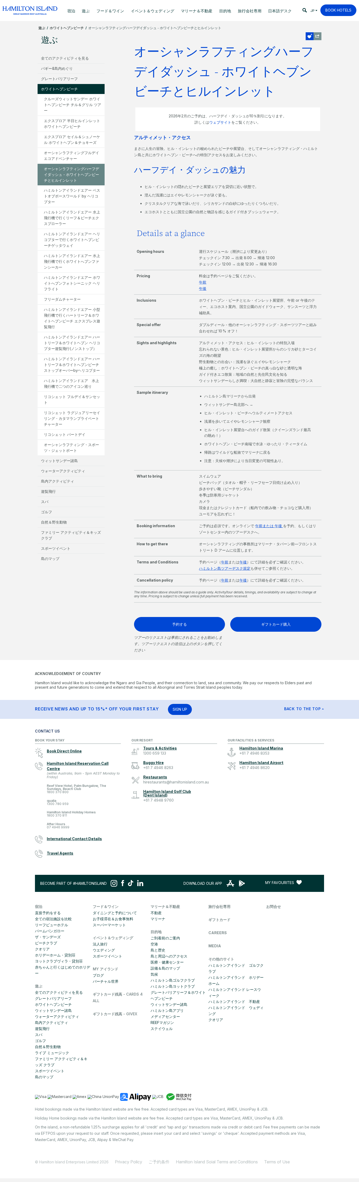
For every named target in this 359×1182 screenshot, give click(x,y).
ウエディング (104, 950)
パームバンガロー (49, 931)
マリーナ (158, 919)
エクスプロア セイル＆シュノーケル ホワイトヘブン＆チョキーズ (72, 139)
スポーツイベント (55, 548)
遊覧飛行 (48, 491)
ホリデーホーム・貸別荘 (55, 955)
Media (214, 946)
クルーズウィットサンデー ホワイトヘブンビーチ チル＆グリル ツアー (72, 105)
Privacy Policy (128, 1161)
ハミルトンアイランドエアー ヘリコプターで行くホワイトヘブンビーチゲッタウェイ (72, 240)
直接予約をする (48, 913)
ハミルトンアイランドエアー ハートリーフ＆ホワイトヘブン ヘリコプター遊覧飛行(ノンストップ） (72, 343)
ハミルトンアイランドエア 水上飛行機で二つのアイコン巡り (71, 383)
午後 (202, 288)
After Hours (58, 826)
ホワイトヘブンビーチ (67, 28)
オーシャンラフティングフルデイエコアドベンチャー (71, 155)
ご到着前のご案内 (165, 938)
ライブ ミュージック (52, 1052)
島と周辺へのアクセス (169, 956)
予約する (179, 624)
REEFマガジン (162, 1022)
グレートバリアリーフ (59, 78)
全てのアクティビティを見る (65, 58)
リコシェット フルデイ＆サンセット (72, 399)
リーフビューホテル (51, 925)
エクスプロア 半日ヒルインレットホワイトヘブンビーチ (72, 123)
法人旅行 (100, 944)
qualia (58, 802)
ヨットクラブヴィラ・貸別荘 (59, 961)
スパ (44, 501)
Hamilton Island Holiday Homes (71, 814)
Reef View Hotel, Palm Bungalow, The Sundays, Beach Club (76, 789)
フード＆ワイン (106, 906)
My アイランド (105, 969)
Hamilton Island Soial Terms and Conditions (217, 1161)
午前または (265, 526)
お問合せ (273, 906)
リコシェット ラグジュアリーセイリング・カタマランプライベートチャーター (72, 418)
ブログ (98, 975)
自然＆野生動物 (54, 522)
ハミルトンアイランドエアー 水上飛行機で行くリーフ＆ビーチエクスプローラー (72, 218)
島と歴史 (158, 950)
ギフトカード (219, 919)
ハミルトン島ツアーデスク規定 (224, 568)
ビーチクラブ (46, 943)
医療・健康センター (167, 962)
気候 (154, 974)
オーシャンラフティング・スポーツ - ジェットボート (71, 447)
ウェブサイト (220, 122)
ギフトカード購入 (276, 624)
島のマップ (50, 558)
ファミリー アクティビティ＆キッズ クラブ (71, 535)
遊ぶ (41, 28)
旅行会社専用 (219, 906)
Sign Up (180, 709)
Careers (217, 932)
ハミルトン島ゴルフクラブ (173, 980)
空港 (154, 944)
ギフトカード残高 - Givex (115, 1014)
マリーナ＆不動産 (165, 906)
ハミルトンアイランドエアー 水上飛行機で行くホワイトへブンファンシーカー (72, 261)
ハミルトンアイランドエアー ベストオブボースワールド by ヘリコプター (72, 196)
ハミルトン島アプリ (167, 1010)
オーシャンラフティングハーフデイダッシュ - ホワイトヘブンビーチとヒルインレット (71, 174)
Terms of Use (277, 1161)
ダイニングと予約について (115, 913)
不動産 (156, 913)
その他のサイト (221, 959)
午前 (202, 282)
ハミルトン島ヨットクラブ (173, 986)
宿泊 (38, 906)
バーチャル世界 (106, 981)
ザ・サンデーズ (48, 937)
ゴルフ (46, 512)
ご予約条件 (159, 1161)
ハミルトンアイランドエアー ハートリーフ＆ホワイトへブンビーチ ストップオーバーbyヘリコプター (72, 365)
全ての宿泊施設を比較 (53, 919)
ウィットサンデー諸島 (59, 460)
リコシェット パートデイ (64, 434)
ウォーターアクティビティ (63, 471)
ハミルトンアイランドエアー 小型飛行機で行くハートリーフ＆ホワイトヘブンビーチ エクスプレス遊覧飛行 (72, 318)
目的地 (156, 931)
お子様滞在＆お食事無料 (113, 919)
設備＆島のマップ (165, 968)
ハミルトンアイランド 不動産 (234, 1001)
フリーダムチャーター (62, 299)
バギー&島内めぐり (57, 68)
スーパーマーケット (109, 925)
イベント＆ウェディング (113, 937)
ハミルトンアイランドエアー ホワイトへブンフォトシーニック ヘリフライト (72, 283)
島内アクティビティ (57, 481)
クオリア (42, 949)
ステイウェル (162, 1028)
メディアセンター (165, 1016)
